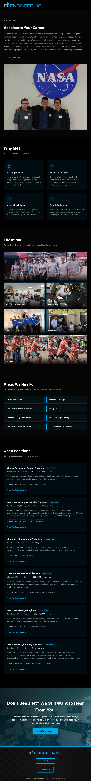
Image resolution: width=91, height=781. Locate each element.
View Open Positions (16, 57)
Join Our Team (45, 761)
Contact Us (45, 770)
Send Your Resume (45, 731)
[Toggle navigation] (85, 5)
